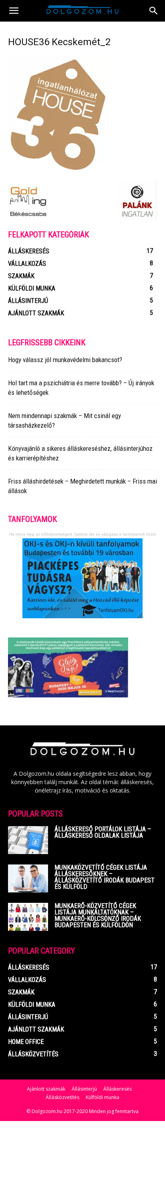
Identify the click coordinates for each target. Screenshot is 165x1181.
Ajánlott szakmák (46, 1088)
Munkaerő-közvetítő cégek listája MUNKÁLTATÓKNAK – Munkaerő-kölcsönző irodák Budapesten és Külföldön (97, 915)
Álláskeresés (117, 1088)
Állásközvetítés (62, 1097)
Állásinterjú (84, 1088)
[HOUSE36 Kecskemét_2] (58, 171)
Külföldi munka (102, 1097)
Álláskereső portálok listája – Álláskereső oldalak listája (102, 832)
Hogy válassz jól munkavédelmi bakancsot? (65, 360)
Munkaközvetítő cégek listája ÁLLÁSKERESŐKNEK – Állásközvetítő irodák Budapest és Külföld (104, 877)
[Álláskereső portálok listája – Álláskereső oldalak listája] (28, 840)
